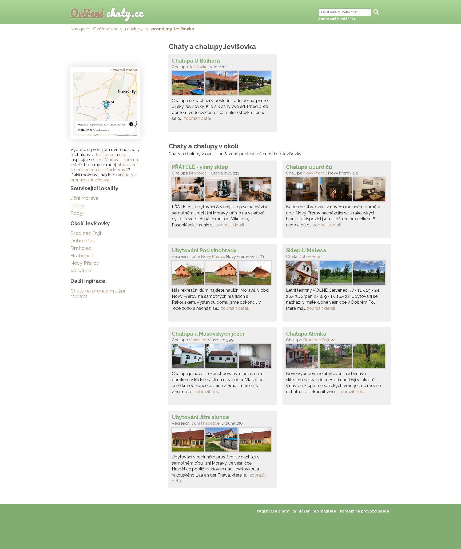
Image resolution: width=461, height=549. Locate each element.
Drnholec (198, 173)
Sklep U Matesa (306, 250)
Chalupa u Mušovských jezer (208, 334)
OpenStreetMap (101, 130)
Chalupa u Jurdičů (309, 167)
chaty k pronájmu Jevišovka (103, 177)
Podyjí (77, 213)
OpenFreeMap (98, 124)
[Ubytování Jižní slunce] (222, 441)
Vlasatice (197, 339)
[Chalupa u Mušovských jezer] (222, 357)
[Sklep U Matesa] (336, 274)
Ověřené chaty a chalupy (118, 28)
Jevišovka (198, 66)
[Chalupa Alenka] (336, 357)
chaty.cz (107, 12)
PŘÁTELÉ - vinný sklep (200, 167)
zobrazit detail (198, 118)
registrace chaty (273, 511)
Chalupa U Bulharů (196, 61)
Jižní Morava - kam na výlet (104, 162)
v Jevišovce (103, 154)
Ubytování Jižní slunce (200, 417)
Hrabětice (210, 423)
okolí (123, 154)
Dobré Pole (309, 256)
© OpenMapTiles (116, 124)
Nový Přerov (314, 173)
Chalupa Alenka (306, 334)
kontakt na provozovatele (364, 511)
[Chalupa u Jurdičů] (336, 190)
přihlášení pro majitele (314, 511)
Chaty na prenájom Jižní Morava (97, 293)
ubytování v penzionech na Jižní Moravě (103, 167)
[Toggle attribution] (131, 124)
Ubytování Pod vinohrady (204, 250)
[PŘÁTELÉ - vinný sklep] (222, 190)
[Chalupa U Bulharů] (222, 84)
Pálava (78, 205)
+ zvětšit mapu (123, 70)
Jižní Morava (84, 198)
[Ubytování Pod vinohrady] (222, 274)
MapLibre (83, 124)
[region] (105, 104)
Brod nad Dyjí (316, 339)
